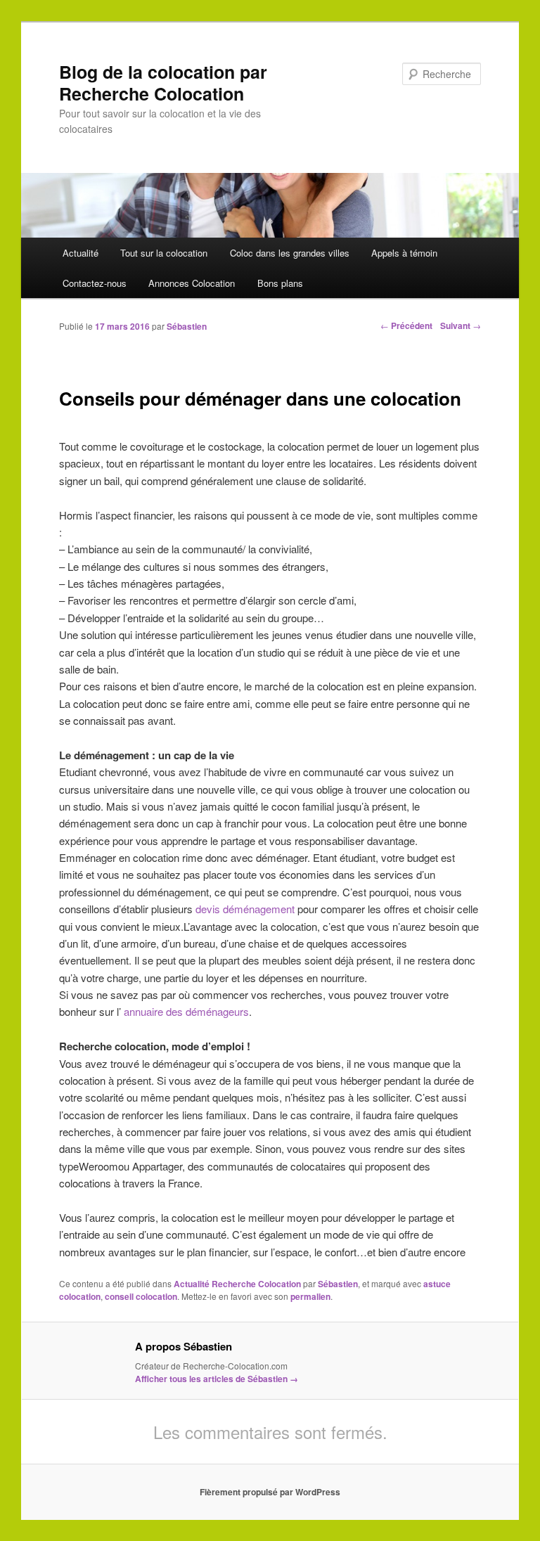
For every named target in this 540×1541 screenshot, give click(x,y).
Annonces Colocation (191, 283)
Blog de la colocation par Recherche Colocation (163, 82)
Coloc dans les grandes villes (289, 252)
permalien (310, 1296)
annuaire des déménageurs (186, 1011)
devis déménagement (246, 908)
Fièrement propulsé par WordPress (270, 1491)
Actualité (80, 252)
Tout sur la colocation (163, 252)
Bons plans (280, 283)
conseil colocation (141, 1296)
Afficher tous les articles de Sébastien (216, 1378)
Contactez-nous (95, 283)
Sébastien (187, 326)
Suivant (460, 325)
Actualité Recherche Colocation (237, 1283)
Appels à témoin (404, 252)
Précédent (406, 325)
